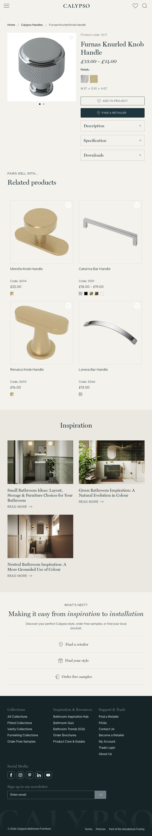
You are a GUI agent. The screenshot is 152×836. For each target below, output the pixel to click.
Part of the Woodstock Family (127, 829)
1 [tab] (40, 104)
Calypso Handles (32, 25)
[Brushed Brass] (94, 79)
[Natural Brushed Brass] (91, 293)
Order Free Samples (21, 741)
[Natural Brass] (12, 293)
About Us (105, 754)
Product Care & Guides (69, 741)
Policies (100, 829)
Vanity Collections (19, 729)
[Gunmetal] (102, 293)
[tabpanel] (41, 67)
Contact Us (106, 729)
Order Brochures (64, 735)
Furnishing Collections (22, 735)
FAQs (103, 723)
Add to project (115, 100)
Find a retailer (114, 112)
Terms (88, 829)
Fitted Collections (19, 723)
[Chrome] (85, 79)
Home (11, 25)
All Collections (17, 716)
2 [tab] (43, 104)
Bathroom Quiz (63, 723)
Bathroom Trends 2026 (69, 729)
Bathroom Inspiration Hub (71, 716)
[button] (11, 775)
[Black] (86, 293)
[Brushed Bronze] (96, 293)
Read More (17, 506)
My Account (107, 741)
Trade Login (107, 747)
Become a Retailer (111, 735)
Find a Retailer (109, 716)
